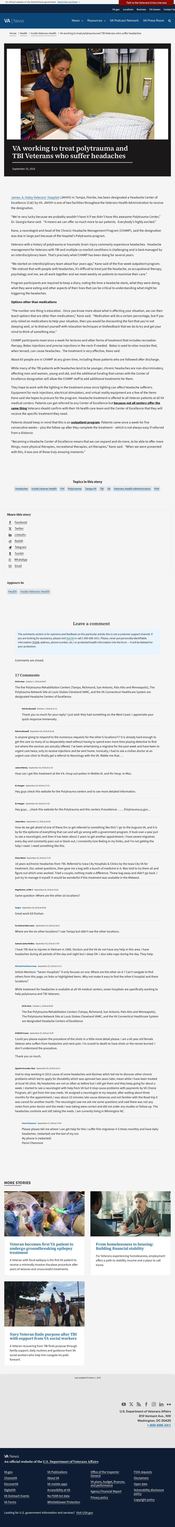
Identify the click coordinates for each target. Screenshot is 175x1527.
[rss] (139, 1404)
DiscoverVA (11, 1484)
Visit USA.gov (84, 1513)
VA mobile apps (57, 1484)
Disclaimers (141, 1478)
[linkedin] (161, 1404)
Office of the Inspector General (105, 1474)
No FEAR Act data (58, 1496)
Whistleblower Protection (63, 1502)
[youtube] (124, 1404)
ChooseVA (10, 1478)
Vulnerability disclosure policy (149, 1492)
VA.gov (8, 1472)
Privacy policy (99, 1497)
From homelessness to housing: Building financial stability (124, 1246)
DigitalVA (10, 1490)
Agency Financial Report (106, 1491)
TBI (102, 489)
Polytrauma (75, 489)
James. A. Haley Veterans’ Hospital (35, 197)
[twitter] (131, 1404)
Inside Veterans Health (35, 591)
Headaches (21, 489)
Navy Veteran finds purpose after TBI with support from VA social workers (43, 1336)
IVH (62, 489)
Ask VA (70, 638)
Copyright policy (144, 1500)
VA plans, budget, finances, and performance (108, 1484)
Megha (18, 907)
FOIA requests (143, 1472)
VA (108, 489)
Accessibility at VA (58, 1490)
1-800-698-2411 (159, 1425)
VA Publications (57, 1472)
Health (12, 591)
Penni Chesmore (29, 1123)
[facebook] (146, 1404)
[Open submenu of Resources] (104, 20)
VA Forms (10, 1502)
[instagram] (154, 1404)
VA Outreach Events (16, 1496)
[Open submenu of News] (81, 20)
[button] (169, 21)
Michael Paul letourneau (26, 966)
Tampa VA (90, 489)
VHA (156, 489)
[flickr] (169, 1404)
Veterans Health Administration (132, 489)
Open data (140, 1484)
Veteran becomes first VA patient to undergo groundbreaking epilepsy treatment (41, 1248)
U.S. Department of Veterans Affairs (70, 1461)
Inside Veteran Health (44, 489)
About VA (53, 1478)
